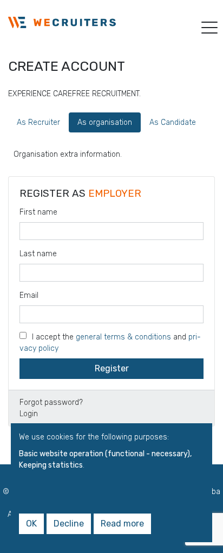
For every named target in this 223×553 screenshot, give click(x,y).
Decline (69, 523)
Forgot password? (51, 402)
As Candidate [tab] (172, 122)
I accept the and (110, 342)
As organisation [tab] (104, 122)
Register (112, 368)
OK (31, 523)
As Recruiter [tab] (38, 122)
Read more (122, 523)
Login (28, 413)
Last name (38, 253)
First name (38, 212)
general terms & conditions (123, 337)
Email (28, 295)
